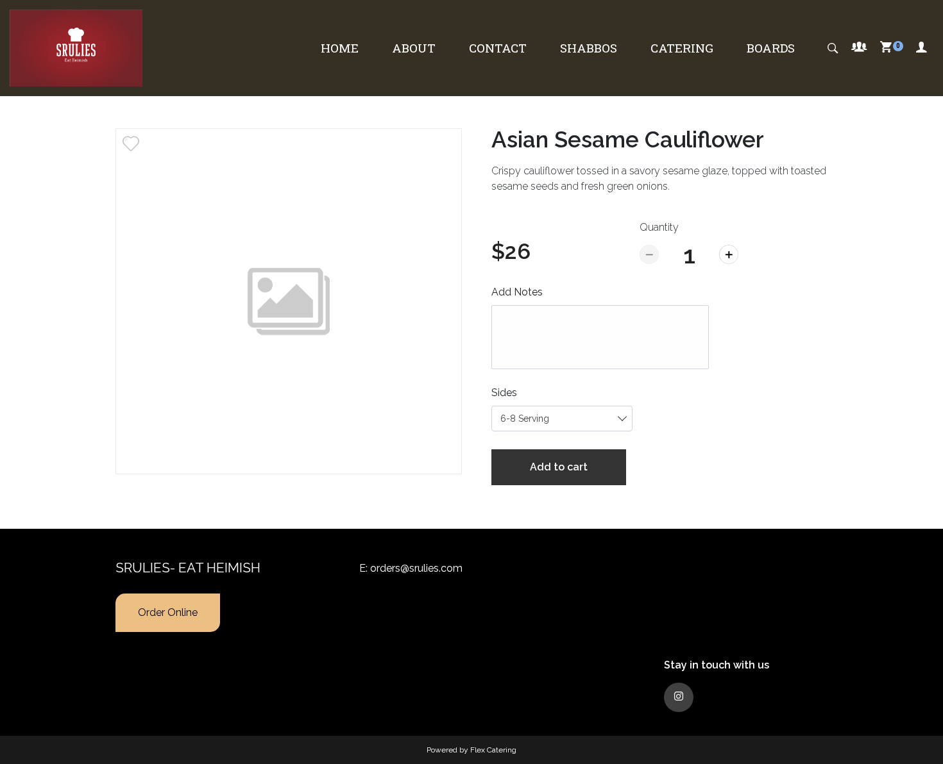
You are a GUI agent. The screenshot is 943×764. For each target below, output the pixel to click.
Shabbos (588, 48)
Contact (498, 48)
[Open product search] (833, 48)
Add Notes (517, 292)
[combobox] (562, 419)
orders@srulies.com (416, 568)
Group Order (859, 48)
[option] (288, 301)
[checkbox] (131, 143)
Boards (771, 48)
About (414, 48)
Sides (504, 392)
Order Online (168, 612)
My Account (921, 48)
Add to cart (559, 467)
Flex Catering (493, 749)
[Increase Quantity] (728, 254)
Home (340, 48)
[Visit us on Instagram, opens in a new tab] (678, 697)
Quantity (659, 227)
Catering (681, 48)
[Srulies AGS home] (76, 48)
